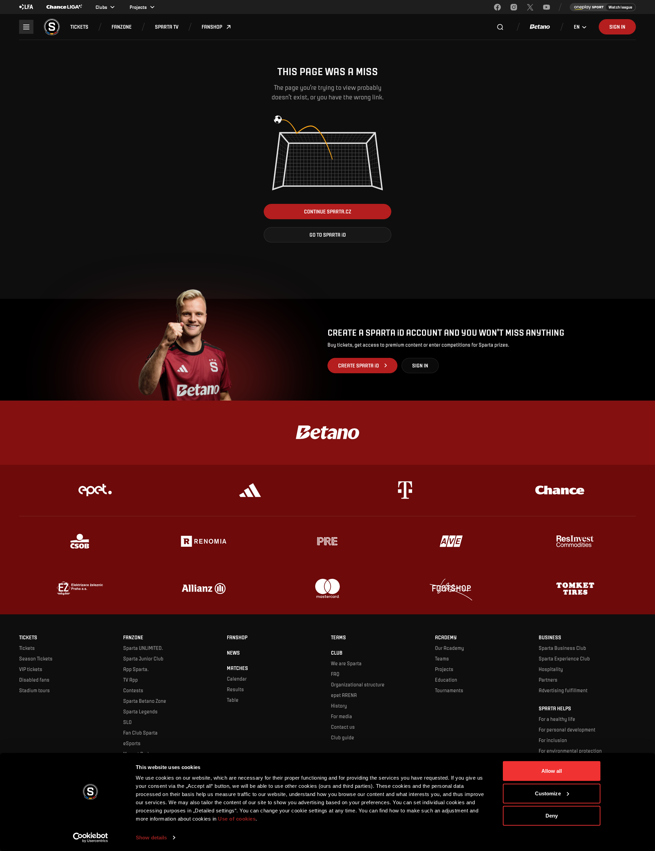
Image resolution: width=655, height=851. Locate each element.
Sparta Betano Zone (144, 701)
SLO (127, 722)
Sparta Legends (140, 711)
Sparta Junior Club (143, 658)
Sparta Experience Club (564, 658)
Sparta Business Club (562, 648)
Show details (151, 837)
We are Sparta (346, 663)
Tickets (27, 648)
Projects (444, 669)
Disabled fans (34, 679)
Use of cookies (236, 819)
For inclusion (553, 740)
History (339, 705)
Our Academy (449, 648)
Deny (551, 816)
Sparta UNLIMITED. (143, 648)
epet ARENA (344, 695)
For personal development (567, 729)
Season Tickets (36, 658)
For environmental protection (570, 751)
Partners (548, 679)
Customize (548, 793)
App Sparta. (136, 669)
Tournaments (449, 690)
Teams (442, 658)
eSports (132, 743)
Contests (133, 690)
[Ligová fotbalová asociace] (26, 7)
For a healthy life (557, 719)
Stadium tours (34, 690)
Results (235, 689)
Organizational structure (357, 684)
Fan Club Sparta (140, 732)
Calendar (237, 678)
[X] (530, 7)
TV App (130, 679)
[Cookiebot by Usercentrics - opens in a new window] (90, 838)
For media (341, 716)
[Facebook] (497, 7)
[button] (79, 27)
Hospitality (551, 669)
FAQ (335, 674)
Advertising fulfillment (563, 690)
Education (446, 679)
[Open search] (500, 26)
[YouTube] (546, 7)
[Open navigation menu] (26, 27)
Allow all (551, 771)
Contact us (343, 727)
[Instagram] (514, 7)
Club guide (342, 737)
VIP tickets (30, 669)
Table (232, 700)
